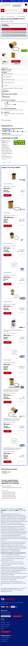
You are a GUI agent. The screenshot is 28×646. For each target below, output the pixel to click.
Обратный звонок (16, 5)
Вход (25, 1)
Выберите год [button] (6, 35)
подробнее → (6, 106)
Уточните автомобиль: (5, 25)
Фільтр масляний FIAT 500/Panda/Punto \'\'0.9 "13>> (13, 331)
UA (15, 1)
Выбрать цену (7, 225)
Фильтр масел (7, 213)
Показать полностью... (7, 162)
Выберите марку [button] (7, 29)
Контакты (19, 1)
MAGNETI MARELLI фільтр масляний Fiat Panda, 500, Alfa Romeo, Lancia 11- (13, 449)
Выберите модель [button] (7, 32)
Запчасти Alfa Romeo (7, 486)
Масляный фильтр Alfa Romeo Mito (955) (11, 487)
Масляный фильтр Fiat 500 (8, 492)
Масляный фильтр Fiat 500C (9, 493)
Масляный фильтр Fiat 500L (8, 495)
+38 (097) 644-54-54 (6, 612)
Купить (16, 61)
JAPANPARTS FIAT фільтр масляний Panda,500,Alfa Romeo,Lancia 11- (12, 419)
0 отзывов (11, 21)
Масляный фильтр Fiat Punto (9, 498)
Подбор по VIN (17, 616)
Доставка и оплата (5, 622)
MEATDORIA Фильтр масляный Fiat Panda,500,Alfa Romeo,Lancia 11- (12, 390)
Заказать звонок (5, 616)
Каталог (3, 628)
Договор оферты (5, 626)
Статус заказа (5, 631)
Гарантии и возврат (5, 624)
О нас (2, 630)
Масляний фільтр (8, 272)
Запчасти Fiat (5, 490)
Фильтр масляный (8, 183)
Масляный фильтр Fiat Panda (9, 496)
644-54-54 (6, 4)
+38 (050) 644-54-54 (6, 614)
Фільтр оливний (7, 360)
